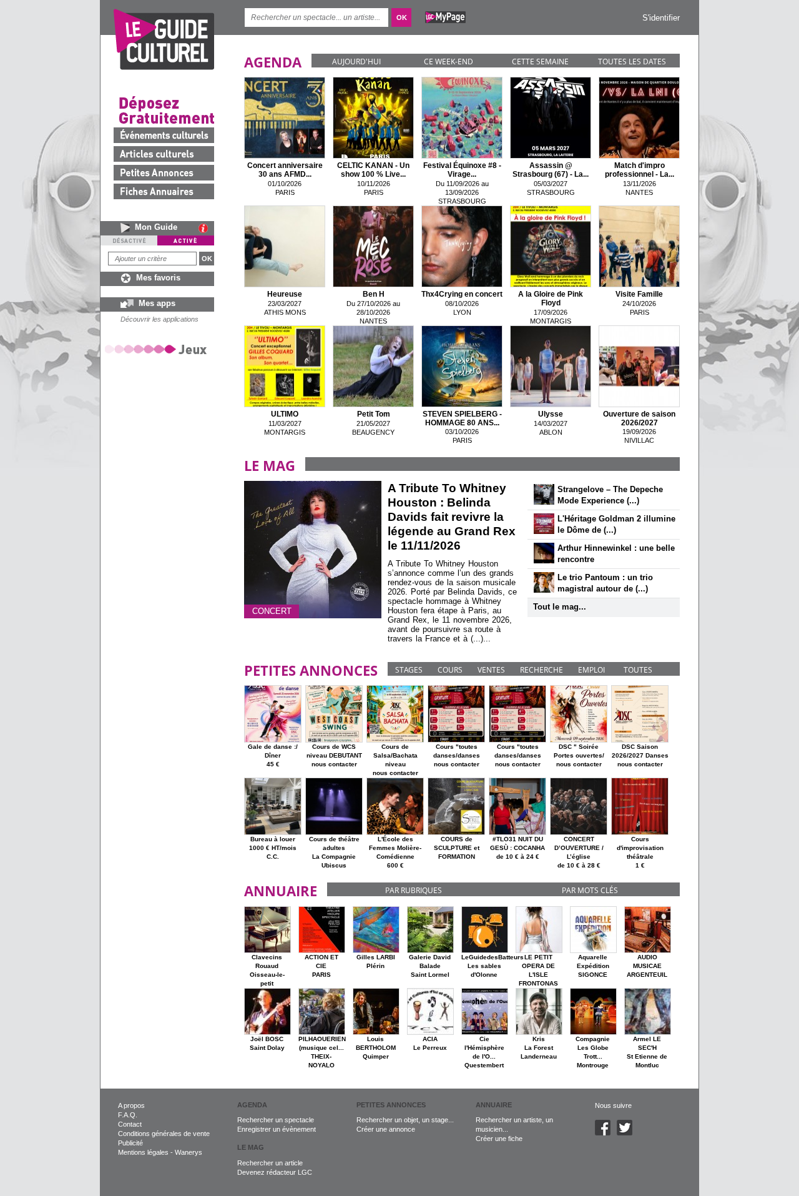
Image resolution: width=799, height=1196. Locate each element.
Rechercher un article (270, 1163)
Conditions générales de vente (164, 1133)
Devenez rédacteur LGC (274, 1172)
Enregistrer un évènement (276, 1129)
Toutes (638, 670)
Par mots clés (590, 890)
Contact (130, 1124)
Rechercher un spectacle (275, 1120)
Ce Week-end (448, 61)
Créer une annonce (385, 1129)
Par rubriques (413, 890)
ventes (491, 670)
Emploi (591, 670)
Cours (450, 670)
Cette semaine (540, 61)
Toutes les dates (632, 61)
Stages (409, 670)
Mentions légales (143, 1152)
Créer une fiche (499, 1138)
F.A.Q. (127, 1115)
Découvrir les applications (159, 319)
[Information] (206, 228)
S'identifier (661, 17)
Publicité (130, 1143)
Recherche (541, 670)
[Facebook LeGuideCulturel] (606, 1133)
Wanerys (188, 1152)
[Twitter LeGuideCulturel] (628, 1133)
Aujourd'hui (356, 61)
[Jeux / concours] (157, 348)
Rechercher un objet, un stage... (405, 1120)
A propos (131, 1105)
